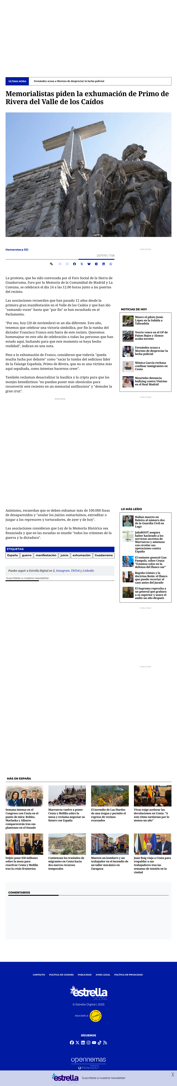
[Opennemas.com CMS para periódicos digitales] (88, 1063)
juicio (64, 555)
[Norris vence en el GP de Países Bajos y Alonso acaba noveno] (128, 336)
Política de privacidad (128, 975)
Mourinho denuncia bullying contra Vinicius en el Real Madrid (151, 381)
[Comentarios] (52, 264)
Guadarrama (104, 555)
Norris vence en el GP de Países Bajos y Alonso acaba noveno (151, 335)
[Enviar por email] (60, 264)
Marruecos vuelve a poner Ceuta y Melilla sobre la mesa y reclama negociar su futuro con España (66, 815)
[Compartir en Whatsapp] (110, 264)
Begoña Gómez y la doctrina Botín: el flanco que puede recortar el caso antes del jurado (151, 577)
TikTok (75, 570)
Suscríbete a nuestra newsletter (27, 578)
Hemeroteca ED (17, 249)
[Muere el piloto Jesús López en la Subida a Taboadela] (128, 321)
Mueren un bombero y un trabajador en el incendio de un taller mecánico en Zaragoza (109, 863)
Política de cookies (61, 975)
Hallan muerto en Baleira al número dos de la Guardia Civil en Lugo (150, 521)
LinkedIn (88, 570)
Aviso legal (103, 975)
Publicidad (85, 975)
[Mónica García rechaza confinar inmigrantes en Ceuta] (128, 366)
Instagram (62, 570)
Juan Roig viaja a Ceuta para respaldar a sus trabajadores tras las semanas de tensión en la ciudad (152, 865)
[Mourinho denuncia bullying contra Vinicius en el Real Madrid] (128, 381)
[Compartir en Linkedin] (103, 264)
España (12, 555)
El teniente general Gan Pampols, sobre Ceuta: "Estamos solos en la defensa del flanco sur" (150, 562)
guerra (26, 555)
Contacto (39, 975)
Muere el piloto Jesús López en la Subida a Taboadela (149, 320)
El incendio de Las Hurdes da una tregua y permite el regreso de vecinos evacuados (108, 815)
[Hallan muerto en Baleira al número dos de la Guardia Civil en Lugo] (128, 521)
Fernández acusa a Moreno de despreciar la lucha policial (65, 81)
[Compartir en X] (81, 264)
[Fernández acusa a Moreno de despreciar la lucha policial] (128, 351)
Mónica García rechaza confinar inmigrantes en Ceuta (151, 366)
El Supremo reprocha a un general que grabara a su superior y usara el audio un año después (150, 593)
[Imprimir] (67, 264)
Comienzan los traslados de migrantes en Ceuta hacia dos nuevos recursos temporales (66, 863)
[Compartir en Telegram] (96, 264)
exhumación (82, 555)
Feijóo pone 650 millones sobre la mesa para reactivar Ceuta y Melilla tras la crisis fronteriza (22, 863)
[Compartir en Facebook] (74, 264)
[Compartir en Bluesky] (89, 264)
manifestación (46, 555)
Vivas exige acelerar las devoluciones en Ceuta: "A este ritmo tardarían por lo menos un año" (151, 815)
